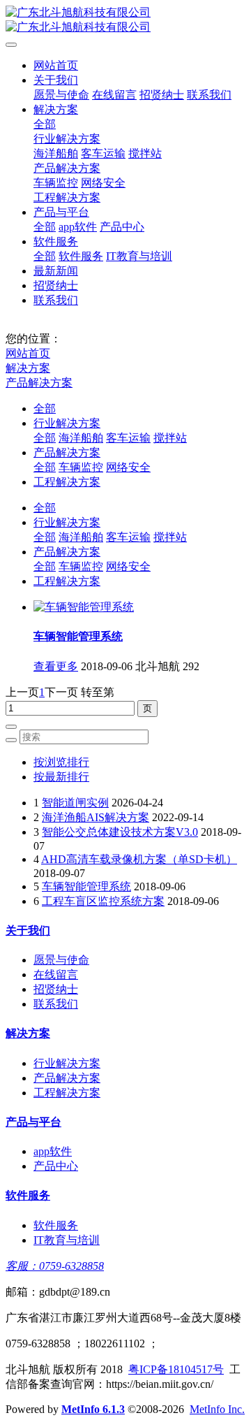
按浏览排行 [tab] (61, 762)
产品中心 (122, 227)
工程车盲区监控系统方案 (103, 901)
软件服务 (55, 241)
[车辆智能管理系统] (83, 607)
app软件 (78, 227)
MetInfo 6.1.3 (93, 1409)
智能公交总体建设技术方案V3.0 (120, 832)
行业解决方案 (66, 139)
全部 (44, 124)
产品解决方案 (66, 168)
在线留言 (114, 95)
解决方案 (55, 109)
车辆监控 (55, 183)
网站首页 (55, 65)
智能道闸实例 (75, 803)
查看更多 (55, 666)
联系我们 (209, 95)
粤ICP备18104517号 (176, 1369)
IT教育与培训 (139, 256)
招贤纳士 (161, 95)
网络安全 (103, 183)
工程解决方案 (66, 197)
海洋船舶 (55, 153)
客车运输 (103, 153)
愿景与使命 (61, 95)
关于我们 (55, 80)
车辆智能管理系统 (78, 636)
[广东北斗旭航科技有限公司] (125, 20)
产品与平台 (61, 212)
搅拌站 (145, 153)
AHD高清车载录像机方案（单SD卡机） (139, 859)
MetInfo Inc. (217, 1409)
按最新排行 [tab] (61, 777)
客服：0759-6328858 (55, 1266)
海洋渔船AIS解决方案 (95, 817)
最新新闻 (55, 271)
